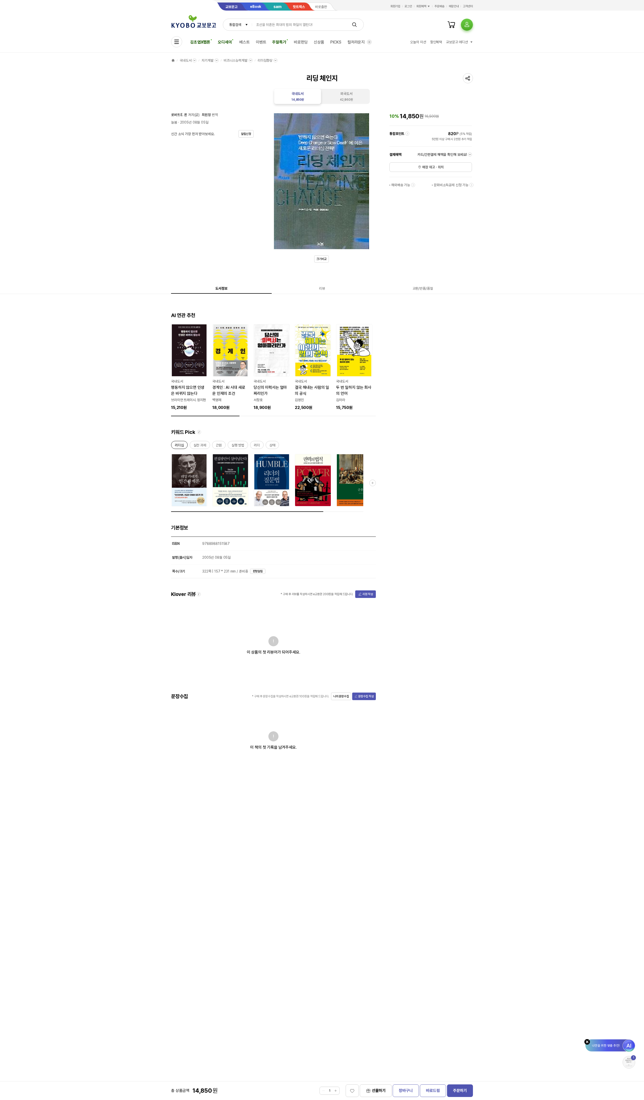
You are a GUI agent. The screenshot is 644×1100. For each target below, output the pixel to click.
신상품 (319, 42)
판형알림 (258, 571)
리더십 (179, 446)
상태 (272, 446)
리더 (257, 446)
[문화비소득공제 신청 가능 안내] (471, 185)
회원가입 (395, 6)
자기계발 (207, 60)
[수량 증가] (336, 1091)
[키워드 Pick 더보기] (372, 483)
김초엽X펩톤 (200, 42)
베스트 (244, 42)
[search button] (354, 25)
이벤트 (261, 42)
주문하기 (460, 1090)
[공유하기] (468, 78)
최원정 (206, 115)
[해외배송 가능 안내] (413, 185)
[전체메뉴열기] (176, 41)
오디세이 (225, 42)
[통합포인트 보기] (407, 134)
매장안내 (454, 6)
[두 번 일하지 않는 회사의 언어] (354, 367)
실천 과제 (199, 446)
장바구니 (406, 1090)
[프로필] (467, 25)
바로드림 (433, 1090)
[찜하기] (352, 1090)
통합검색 (235, 25)
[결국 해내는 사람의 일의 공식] (313, 367)
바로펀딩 (301, 42)
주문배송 (439, 6)
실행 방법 (237, 446)
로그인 (408, 6)
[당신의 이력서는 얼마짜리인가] (272, 367)
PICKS (335, 42)
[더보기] (369, 42)
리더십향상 (265, 60)
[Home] (173, 60)
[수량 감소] (323, 1091)
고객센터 (468, 6)
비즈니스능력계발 (236, 60)
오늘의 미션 (418, 42)
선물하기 (379, 1090)
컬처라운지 (356, 42)
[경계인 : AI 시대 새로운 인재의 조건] (230, 367)
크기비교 (321, 259)
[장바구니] (451, 24)
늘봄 (174, 122)
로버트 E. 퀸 (179, 115)
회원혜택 (421, 6)
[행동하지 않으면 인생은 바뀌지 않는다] (189, 367)
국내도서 (185, 60)
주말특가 (279, 42)
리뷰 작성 (368, 594)
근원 (219, 446)
